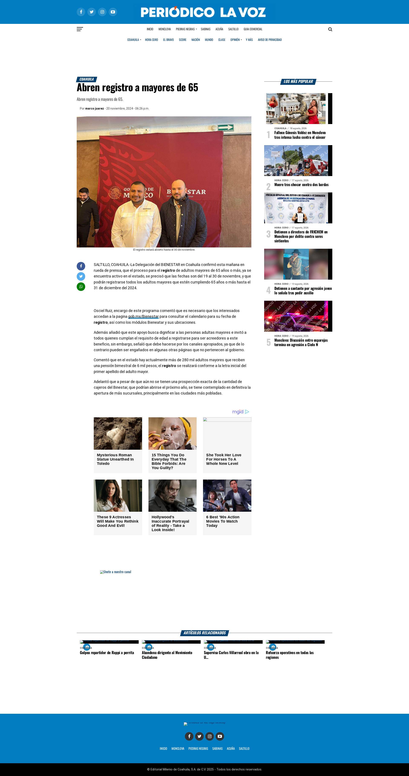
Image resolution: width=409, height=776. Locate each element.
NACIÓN (196, 40)
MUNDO (209, 40)
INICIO (163, 748)
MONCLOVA (177, 748)
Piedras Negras (185, 29)
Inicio (150, 29)
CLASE (221, 40)
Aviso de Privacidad (270, 40)
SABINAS (217, 748)
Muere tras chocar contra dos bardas (301, 185)
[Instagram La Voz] (209, 736)
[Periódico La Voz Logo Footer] (204, 722)
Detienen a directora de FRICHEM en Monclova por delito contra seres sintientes (301, 236)
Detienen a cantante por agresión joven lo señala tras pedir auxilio (303, 290)
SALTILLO (244, 748)
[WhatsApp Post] (81, 286)
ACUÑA (231, 748)
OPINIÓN (235, 40)
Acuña (219, 29)
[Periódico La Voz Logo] (204, 19)
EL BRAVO (168, 40)
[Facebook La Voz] (189, 736)
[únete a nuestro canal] (204, 600)
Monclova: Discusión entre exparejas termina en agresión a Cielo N (301, 342)
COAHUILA (133, 40)
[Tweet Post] (81, 276)
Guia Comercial (253, 29)
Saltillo (233, 29)
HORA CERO (151, 40)
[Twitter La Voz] (199, 736)
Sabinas (205, 29)
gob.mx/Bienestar (143, 316)
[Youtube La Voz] (220, 736)
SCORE (182, 40)
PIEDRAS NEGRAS (198, 748)
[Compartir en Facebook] (81, 266)
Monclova (164, 29)
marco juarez (94, 108)
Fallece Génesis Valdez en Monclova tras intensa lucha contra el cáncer (300, 135)
